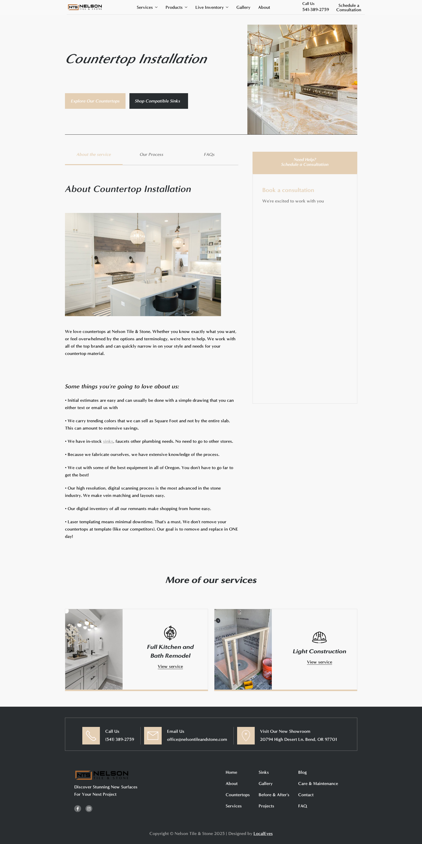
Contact (306, 794)
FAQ (302, 806)
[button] (147, 7)
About (264, 7)
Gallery (243, 7)
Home (231, 772)
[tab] (94, 158)
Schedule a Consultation (348, 7)
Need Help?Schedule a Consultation (304, 162)
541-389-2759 (315, 9)
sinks (108, 441)
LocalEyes (263, 833)
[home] (85, 7)
